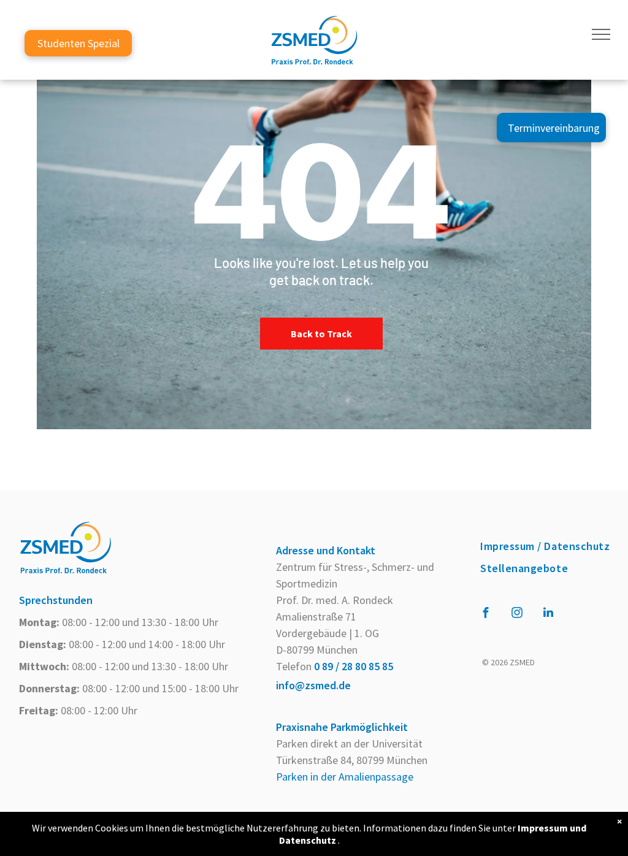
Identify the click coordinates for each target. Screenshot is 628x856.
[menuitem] (545, 546)
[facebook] (485, 614)
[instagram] (517, 614)
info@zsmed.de (313, 685)
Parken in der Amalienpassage (344, 777)
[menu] (601, 34)
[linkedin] (548, 614)
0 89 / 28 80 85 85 (353, 666)
